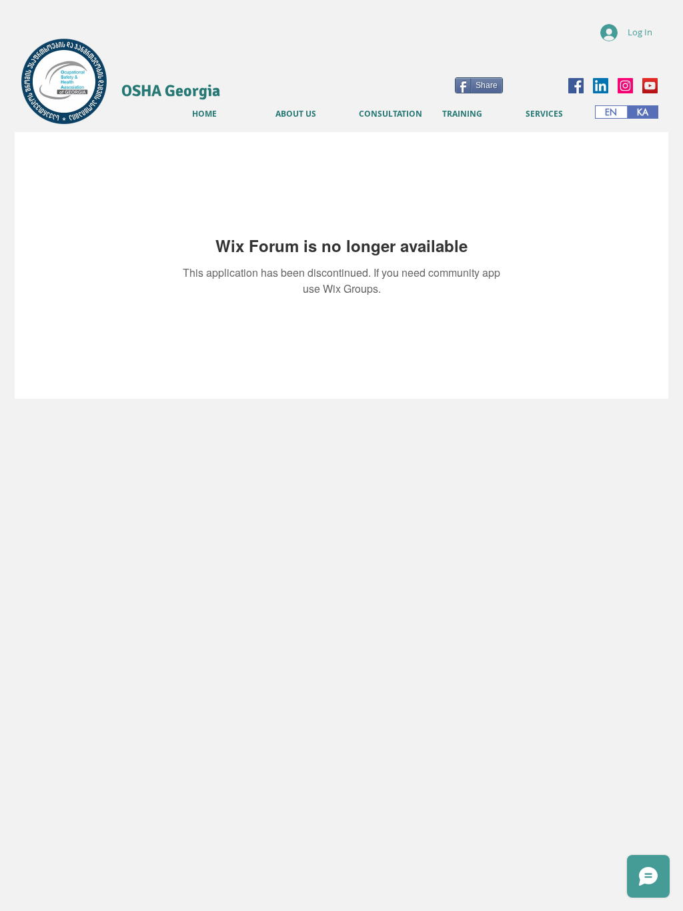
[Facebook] (576, 85)
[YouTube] (650, 85)
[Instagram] (625, 85)
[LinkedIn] (600, 85)
